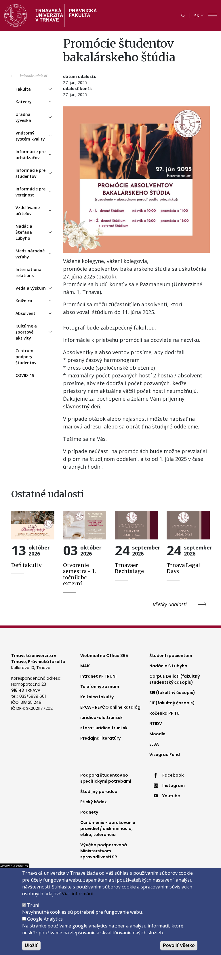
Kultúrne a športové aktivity (26, 332)
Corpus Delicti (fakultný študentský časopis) (174, 679)
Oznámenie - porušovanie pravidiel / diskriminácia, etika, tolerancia (107, 828)
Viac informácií (77, 893)
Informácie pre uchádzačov (30, 154)
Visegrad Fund (164, 754)
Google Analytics (45, 919)
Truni (33, 905)
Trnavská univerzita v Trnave (47, 15)
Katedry (24, 101)
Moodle (157, 734)
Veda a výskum (31, 288)
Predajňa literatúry (100, 738)
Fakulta (23, 89)
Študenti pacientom (170, 655)
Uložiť (31, 945)
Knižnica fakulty (97, 697)
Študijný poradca (98, 791)
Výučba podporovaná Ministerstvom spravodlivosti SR (103, 851)
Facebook (173, 775)
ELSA (154, 744)
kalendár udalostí (33, 75)
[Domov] (15, 15)
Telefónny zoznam (99, 686)
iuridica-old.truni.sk (101, 717)
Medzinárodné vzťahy (30, 254)
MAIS (85, 666)
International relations (29, 272)
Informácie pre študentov (30, 173)
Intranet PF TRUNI (98, 676)
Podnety (89, 812)
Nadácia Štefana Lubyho (24, 232)
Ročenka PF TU (164, 713)
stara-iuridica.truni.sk (103, 728)
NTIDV (155, 723)
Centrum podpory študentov (26, 356)
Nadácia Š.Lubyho (168, 666)
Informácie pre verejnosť (30, 192)
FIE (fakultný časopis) (172, 703)
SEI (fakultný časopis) (172, 692)
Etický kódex (93, 802)
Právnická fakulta (83, 13)
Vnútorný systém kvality (30, 136)
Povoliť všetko (179, 945)
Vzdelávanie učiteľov (28, 210)
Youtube (171, 796)
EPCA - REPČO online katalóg (110, 707)
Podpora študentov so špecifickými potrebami (105, 778)
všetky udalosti (170, 604)
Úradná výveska (23, 117)
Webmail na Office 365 (104, 655)
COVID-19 (25, 375)
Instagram (173, 785)
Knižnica (24, 300)
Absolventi (26, 313)
